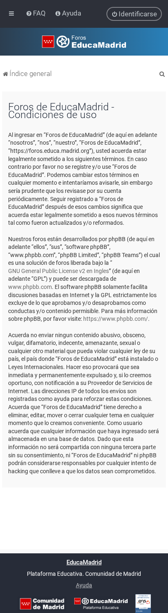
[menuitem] (36, 13)
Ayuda (84, 585)
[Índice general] (84, 42)
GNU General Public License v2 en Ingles (58, 271)
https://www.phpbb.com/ (115, 318)
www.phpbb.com (30, 287)
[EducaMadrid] (101, 603)
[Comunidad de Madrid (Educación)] (42, 604)
